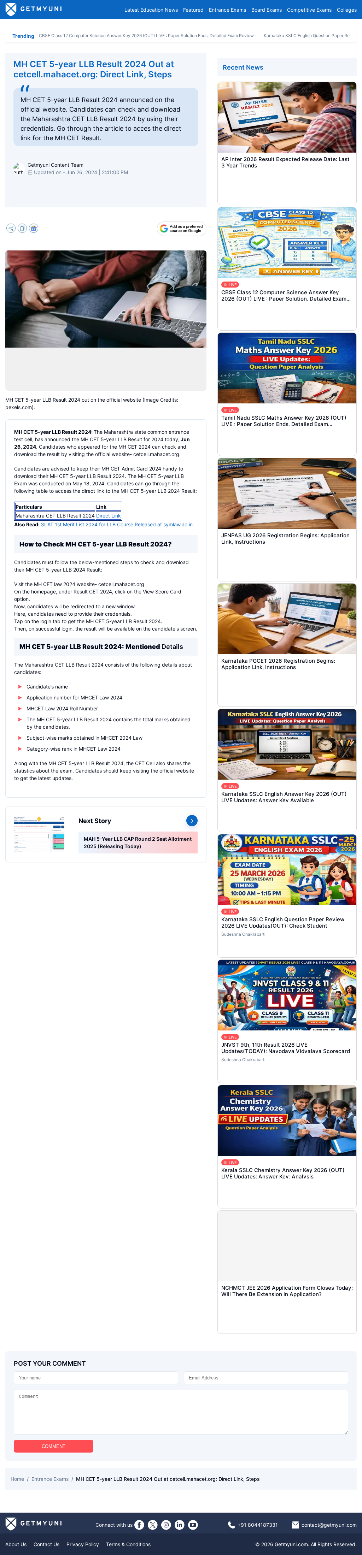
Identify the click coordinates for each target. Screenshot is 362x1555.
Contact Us (46, 1544)
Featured (193, 10)
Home (17, 1479)
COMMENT (53, 1446)
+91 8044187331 (258, 1525)
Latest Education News (151, 10)
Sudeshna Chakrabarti (243, 934)
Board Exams (266, 10)
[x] (153, 1525)
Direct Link (108, 516)
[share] (11, 229)
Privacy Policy (82, 1544)
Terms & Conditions (128, 1544)
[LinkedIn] (180, 1525)
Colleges (347, 10)
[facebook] (139, 1525)
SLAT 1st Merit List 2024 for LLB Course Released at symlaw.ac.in (117, 524)
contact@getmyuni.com (329, 1525)
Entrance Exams (227, 10)
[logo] (33, 9)
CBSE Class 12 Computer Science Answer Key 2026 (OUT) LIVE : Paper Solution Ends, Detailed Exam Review (146, 35)
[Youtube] (193, 1525)
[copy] (22, 229)
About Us (16, 1544)
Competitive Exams (309, 10)
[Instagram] (166, 1525)
